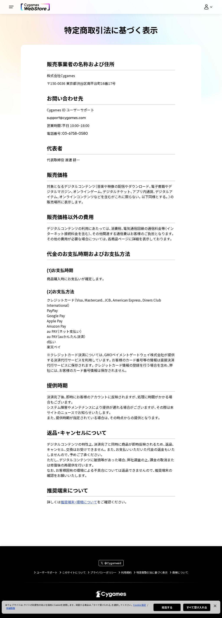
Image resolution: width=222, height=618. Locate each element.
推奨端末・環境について (79, 501)
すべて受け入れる (196, 607)
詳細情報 (10, 608)
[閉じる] (215, 606)
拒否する (167, 607)
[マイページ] (208, 6)
